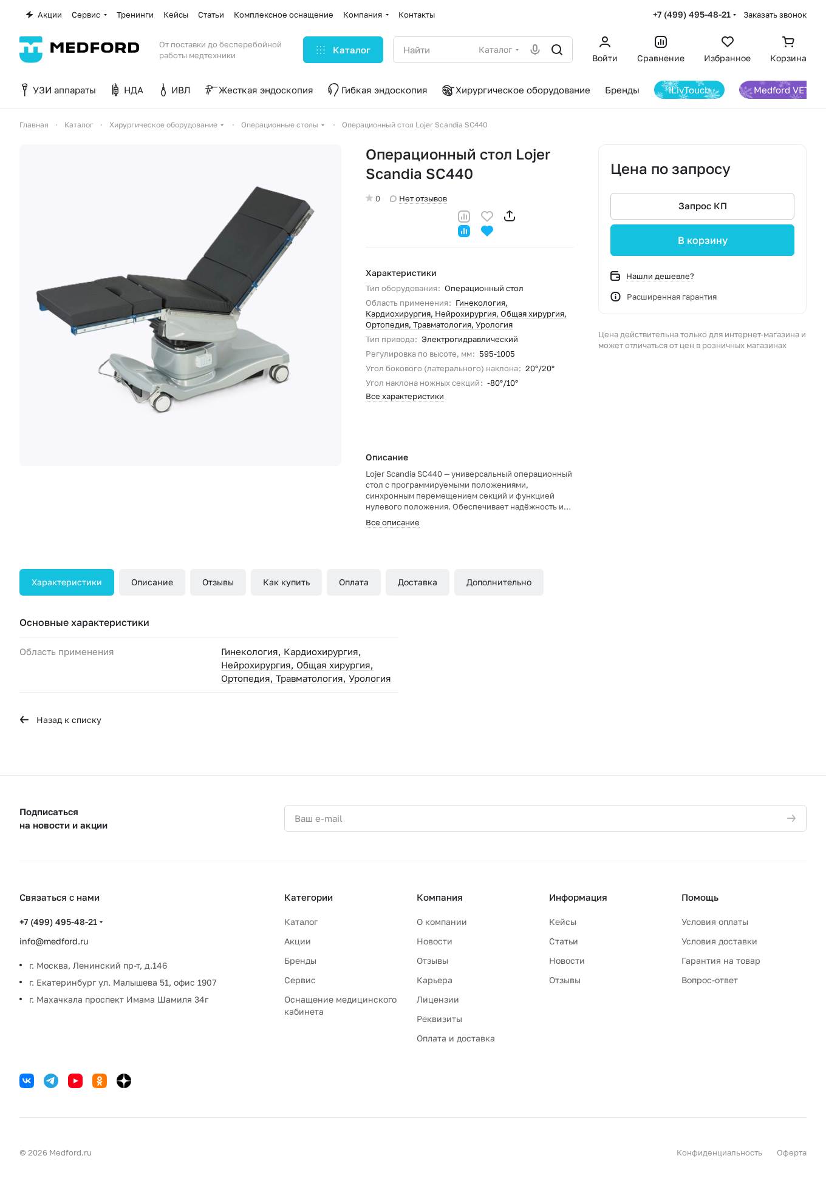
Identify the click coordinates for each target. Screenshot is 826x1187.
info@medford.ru (53, 941)
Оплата (354, 582)
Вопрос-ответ (709, 980)
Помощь (699, 897)
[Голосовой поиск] (535, 50)
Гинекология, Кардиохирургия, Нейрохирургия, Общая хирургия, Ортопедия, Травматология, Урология (466, 313)
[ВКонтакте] (26, 1081)
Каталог (301, 921)
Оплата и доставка (456, 1038)
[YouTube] (75, 1081)
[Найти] (557, 49)
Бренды (300, 960)
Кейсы (562, 921)
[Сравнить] (464, 215)
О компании (442, 921)
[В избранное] (487, 215)
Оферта (792, 1152)
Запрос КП (702, 206)
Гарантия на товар (720, 960)
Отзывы (218, 582)
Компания (440, 897)
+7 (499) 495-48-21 (692, 14)
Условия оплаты (714, 921)
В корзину (703, 240)
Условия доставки (719, 941)
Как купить (286, 582)
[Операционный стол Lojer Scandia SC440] (180, 305)
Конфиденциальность (719, 1152)
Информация (578, 897)
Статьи (563, 941)
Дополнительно (498, 582)
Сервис (300, 980)
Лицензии (438, 999)
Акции (297, 941)
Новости (434, 941)
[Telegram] (51, 1081)
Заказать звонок (775, 14)
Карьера (434, 980)
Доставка (417, 582)
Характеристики (67, 582)
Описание (152, 582)
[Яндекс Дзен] (124, 1081)
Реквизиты (439, 1019)
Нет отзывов (423, 198)
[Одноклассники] (99, 1081)
